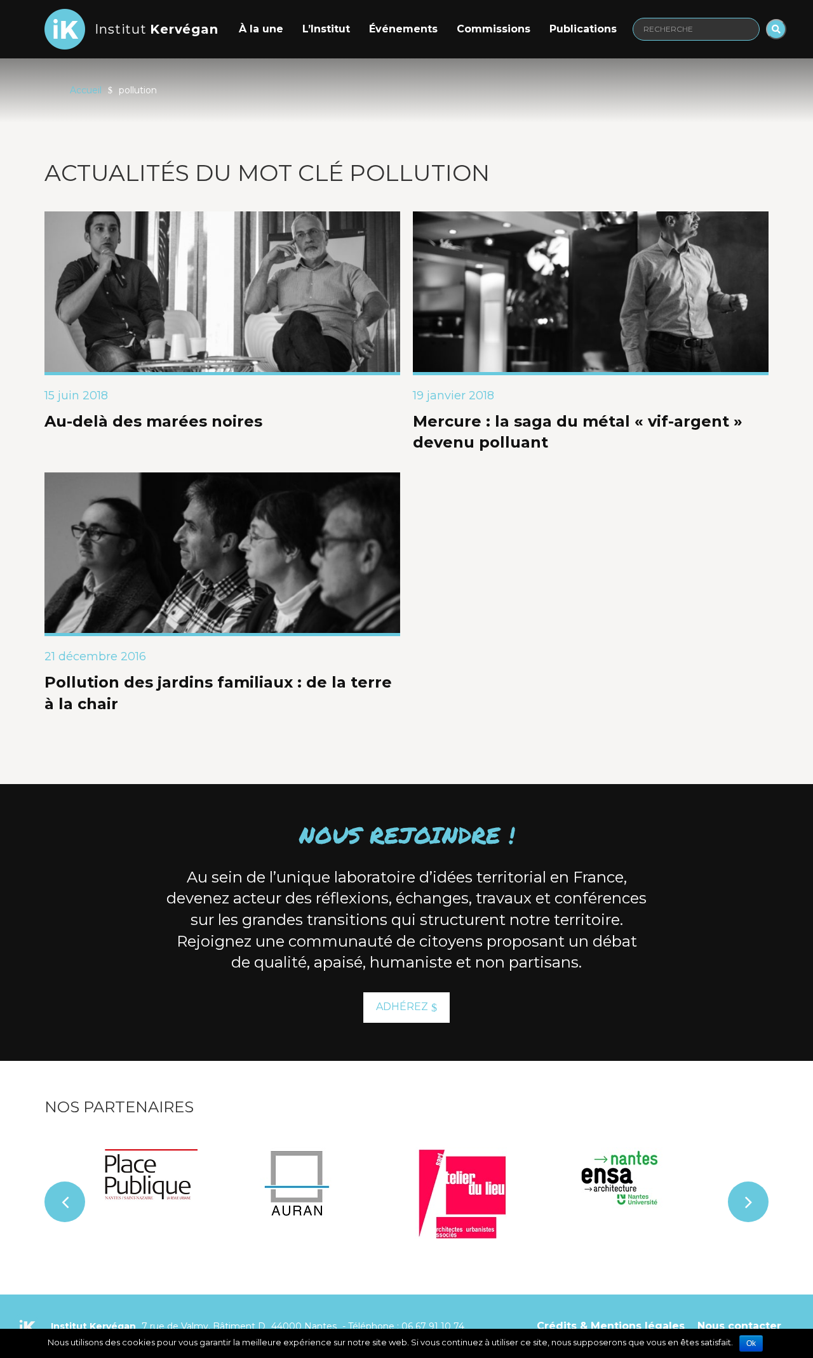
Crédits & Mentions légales (611, 1326)
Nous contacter (739, 1326)
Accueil (86, 90)
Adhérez (402, 1007)
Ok (751, 1343)
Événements (403, 29)
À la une (261, 29)
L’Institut (326, 29)
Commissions (493, 29)
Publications (583, 29)
